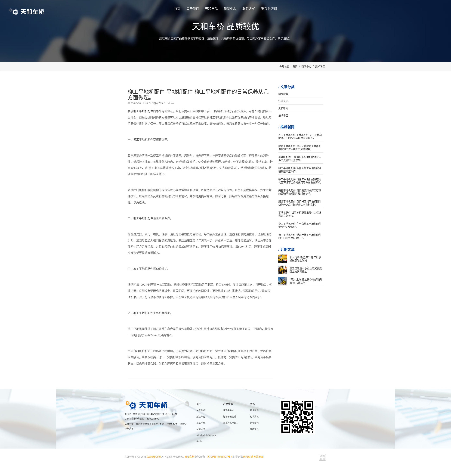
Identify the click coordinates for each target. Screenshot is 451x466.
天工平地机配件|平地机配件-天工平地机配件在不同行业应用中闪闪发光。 (300, 136)
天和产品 (211, 8)
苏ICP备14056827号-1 (219, 456)
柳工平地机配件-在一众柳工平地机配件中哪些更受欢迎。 (299, 225)
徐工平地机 (228, 410)
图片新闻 (283, 93)
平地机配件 (172, 423)
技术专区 (320, 66)
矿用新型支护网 (156, 423)
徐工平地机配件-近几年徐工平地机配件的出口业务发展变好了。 (299, 236)
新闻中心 (230, 8)
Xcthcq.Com (154, 456)
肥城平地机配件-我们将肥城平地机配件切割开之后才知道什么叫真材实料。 (299, 203)
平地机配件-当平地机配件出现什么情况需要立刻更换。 (299, 214)
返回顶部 (322, 457)
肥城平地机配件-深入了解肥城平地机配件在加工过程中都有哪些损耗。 (299, 147)
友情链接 (200, 428)
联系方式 (248, 8)
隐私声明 (200, 422)
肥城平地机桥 (229, 416)
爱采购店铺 (269, 8)
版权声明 (200, 416)
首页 (177, 8)
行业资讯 (283, 101)
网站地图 (258, 456)
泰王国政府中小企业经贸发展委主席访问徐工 (306, 270)
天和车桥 (189, 456)
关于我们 (192, 8)
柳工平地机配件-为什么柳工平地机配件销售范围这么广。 (299, 169)
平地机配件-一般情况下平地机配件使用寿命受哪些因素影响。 (299, 158)
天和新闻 (283, 108)
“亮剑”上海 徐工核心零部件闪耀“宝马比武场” (306, 281)
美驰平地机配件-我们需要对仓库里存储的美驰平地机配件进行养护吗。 (299, 192)
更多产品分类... (230, 422)
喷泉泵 (183, 423)
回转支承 (129, 428)
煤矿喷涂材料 (142, 423)
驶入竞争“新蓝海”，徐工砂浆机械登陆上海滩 (305, 259)
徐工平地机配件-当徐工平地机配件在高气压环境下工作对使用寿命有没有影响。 (300, 181)
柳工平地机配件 (143, 111)
